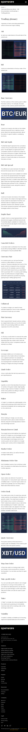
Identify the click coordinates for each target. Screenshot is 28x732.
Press (2, 704)
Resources (4, 687)
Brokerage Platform (5, 658)
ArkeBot (3, 670)
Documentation (5, 690)
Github (2, 693)
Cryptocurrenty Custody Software (9, 660)
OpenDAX (3, 666)
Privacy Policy (4, 720)
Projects (3, 674)
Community (4, 683)
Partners (3, 702)
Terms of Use (4, 718)
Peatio (2, 677)
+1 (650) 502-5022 (6, 634)
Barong (3, 679)
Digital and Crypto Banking (7, 654)
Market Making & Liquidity (7, 650)
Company (3, 698)
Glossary (3, 691)
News (2, 706)
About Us (3, 700)
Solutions (3, 646)
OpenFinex (3, 668)
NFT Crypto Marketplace (7, 656)
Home (2, 7)
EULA (2, 722)
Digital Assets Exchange (7, 648)
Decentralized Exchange (7, 652)
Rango (2, 681)
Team (2, 708)
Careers (3, 710)
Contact (3, 712)
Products (3, 664)
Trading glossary (5, 13)
